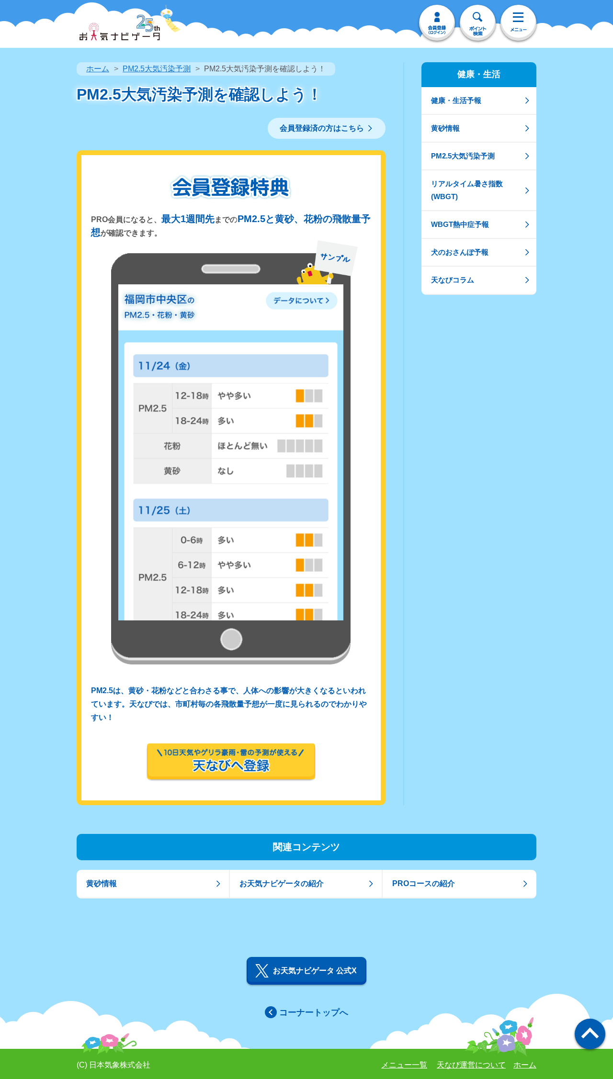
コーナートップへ (313, 1012)
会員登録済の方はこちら (322, 128)
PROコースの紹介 (423, 883)
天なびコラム (452, 280)
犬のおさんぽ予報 (459, 252)
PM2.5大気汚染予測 (157, 69)
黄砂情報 (445, 128)
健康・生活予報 (456, 100)
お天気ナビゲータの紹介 (281, 883)
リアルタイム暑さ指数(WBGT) (467, 190)
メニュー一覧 (404, 1065)
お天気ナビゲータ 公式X (315, 971)
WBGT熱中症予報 (460, 224)
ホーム (97, 69)
